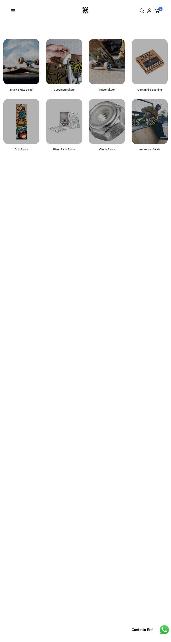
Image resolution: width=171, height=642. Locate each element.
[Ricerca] (142, 10)
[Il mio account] (149, 10)
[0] (156, 10)
